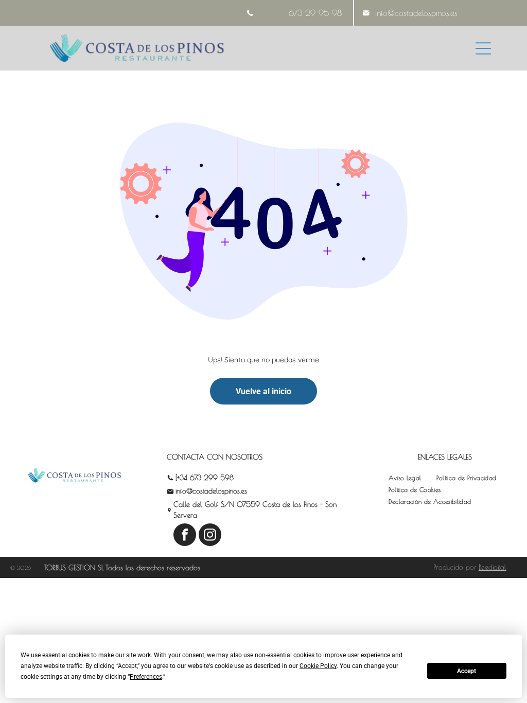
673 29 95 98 (315, 12)
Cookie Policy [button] (318, 666)
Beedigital (492, 567)
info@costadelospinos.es (416, 12)
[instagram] (210, 536)
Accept (466, 671)
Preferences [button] (146, 676)
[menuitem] (405, 478)
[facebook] (184, 536)
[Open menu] (483, 48)
